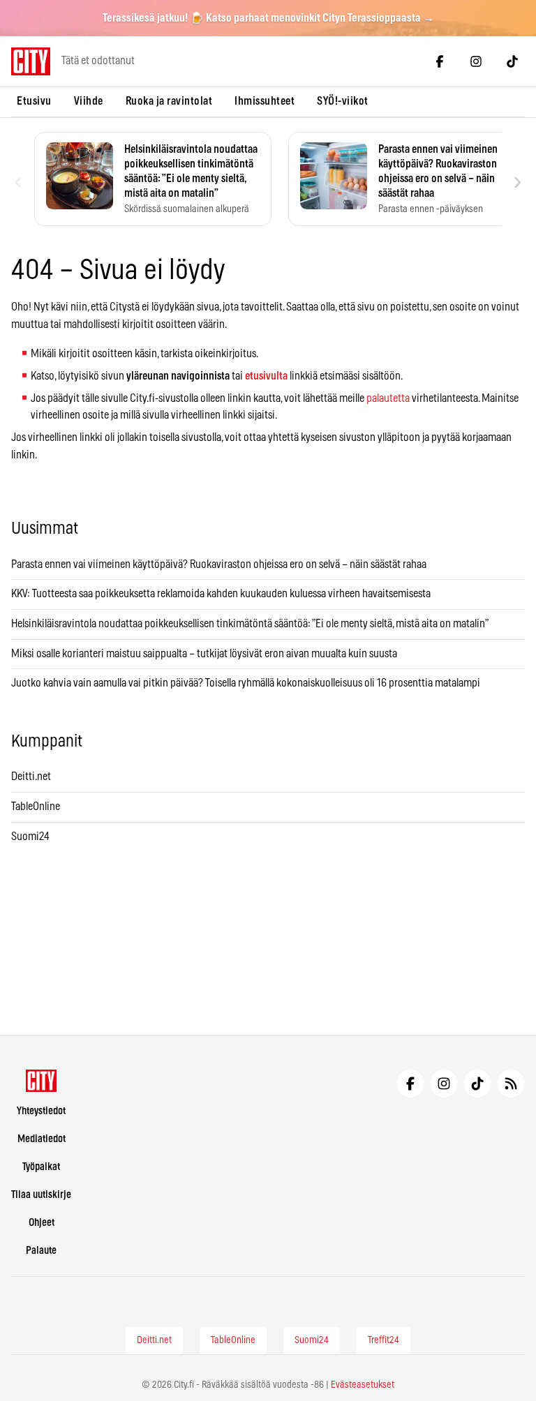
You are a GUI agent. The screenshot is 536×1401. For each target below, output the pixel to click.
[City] (41, 1081)
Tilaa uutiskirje (41, 1195)
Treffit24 (383, 1340)
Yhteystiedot (41, 1111)
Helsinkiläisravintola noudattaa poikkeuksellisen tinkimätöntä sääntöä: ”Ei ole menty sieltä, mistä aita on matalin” (250, 623)
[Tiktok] (512, 61)
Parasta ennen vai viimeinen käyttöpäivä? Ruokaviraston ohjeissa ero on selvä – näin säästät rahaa (218, 564)
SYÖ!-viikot (342, 101)
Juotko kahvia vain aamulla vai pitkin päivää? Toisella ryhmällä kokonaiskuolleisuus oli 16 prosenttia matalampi (245, 683)
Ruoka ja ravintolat (169, 101)
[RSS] (511, 1083)
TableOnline (35, 806)
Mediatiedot (41, 1139)
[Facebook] (439, 61)
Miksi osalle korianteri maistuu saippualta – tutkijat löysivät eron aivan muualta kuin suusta (205, 653)
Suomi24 (30, 836)
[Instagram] (476, 61)
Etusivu (34, 101)
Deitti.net (31, 776)
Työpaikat (41, 1167)
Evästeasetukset (362, 1385)
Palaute (41, 1250)
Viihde (88, 101)
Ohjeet (41, 1223)
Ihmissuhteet (264, 101)
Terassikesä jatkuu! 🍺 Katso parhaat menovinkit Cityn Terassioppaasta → (268, 18)
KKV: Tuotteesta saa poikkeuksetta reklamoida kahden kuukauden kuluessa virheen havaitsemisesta (221, 593)
